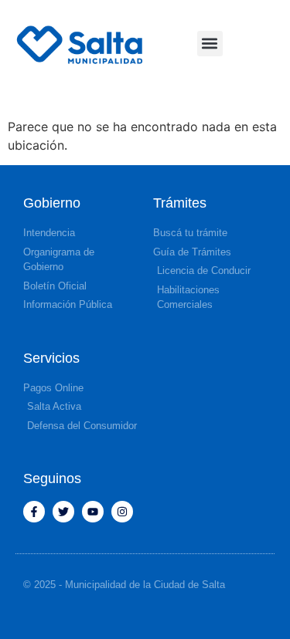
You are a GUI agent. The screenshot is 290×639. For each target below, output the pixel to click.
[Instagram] (122, 511)
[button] (210, 43)
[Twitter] (63, 511)
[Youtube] (93, 511)
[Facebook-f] (34, 511)
